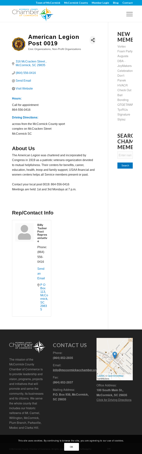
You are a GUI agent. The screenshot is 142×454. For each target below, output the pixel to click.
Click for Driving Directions (114, 400)
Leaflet (100, 375)
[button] (114, 355)
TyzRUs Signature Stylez (123, 114)
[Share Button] (92, 40)
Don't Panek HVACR (122, 80)
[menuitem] (48, 3)
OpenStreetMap (116, 375)
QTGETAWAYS (127, 104)
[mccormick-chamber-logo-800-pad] (32, 13)
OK (71, 446)
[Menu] (128, 13)
